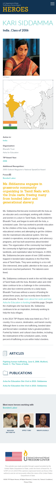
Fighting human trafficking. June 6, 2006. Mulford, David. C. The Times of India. (25, 363)
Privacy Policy (28, 482)
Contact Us (36, 479)
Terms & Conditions (46, 479)
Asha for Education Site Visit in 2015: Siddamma (25, 381)
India (5, 140)
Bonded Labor (9, 178)
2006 (5, 161)
